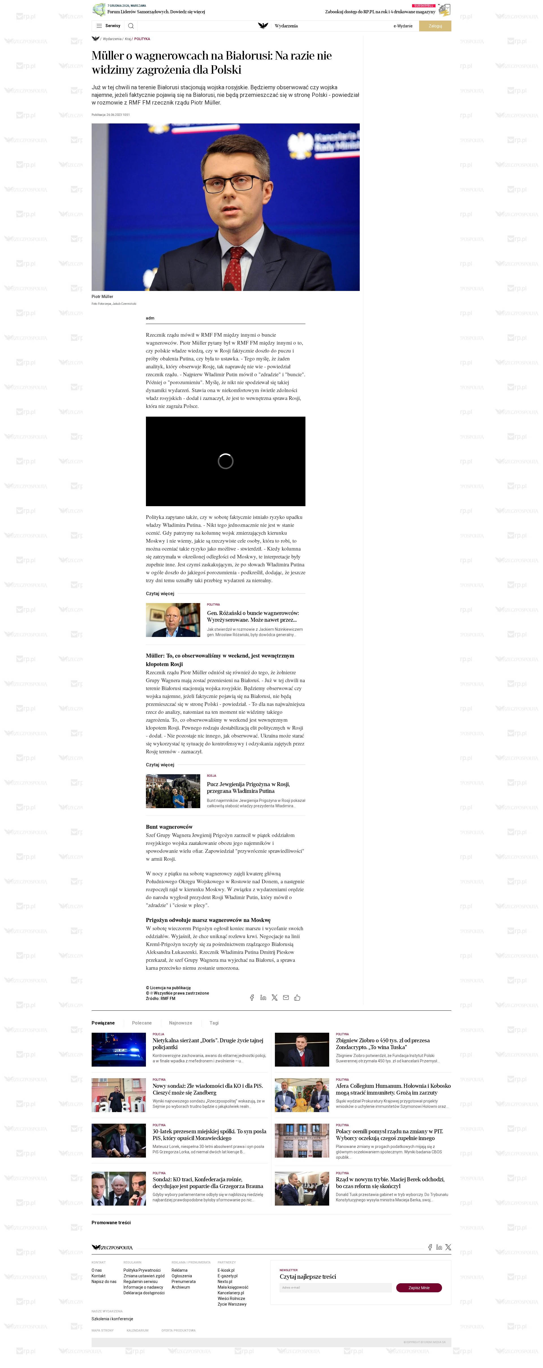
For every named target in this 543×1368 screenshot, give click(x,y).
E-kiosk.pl (226, 1270)
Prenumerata (184, 1281)
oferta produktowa (178, 1330)
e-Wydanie (403, 26)
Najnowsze (180, 1023)
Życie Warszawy (232, 1304)
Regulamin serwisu (141, 1281)
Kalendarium (137, 1330)
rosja (211, 775)
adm (150, 318)
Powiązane (103, 1023)
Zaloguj (435, 26)
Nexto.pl (225, 1281)
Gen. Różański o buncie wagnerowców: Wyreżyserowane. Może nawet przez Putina (253, 616)
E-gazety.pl (228, 1276)
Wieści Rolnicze (231, 1298)
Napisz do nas (104, 1281)
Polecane (142, 1023)
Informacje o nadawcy (143, 1287)
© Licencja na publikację (168, 988)
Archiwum (181, 1287)
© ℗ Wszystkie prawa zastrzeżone (177, 993)
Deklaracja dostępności (144, 1293)
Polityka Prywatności (142, 1270)
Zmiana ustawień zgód (144, 1276)
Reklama (180, 1270)
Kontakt (98, 1276)
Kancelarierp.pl (231, 1293)
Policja (158, 1034)
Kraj (128, 39)
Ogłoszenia (182, 1276)
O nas (97, 1270)
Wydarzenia (286, 26)
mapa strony (103, 1330)
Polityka (142, 39)
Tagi (214, 1023)
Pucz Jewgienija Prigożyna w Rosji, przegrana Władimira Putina (248, 788)
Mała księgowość (233, 1287)
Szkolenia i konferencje (112, 1319)
